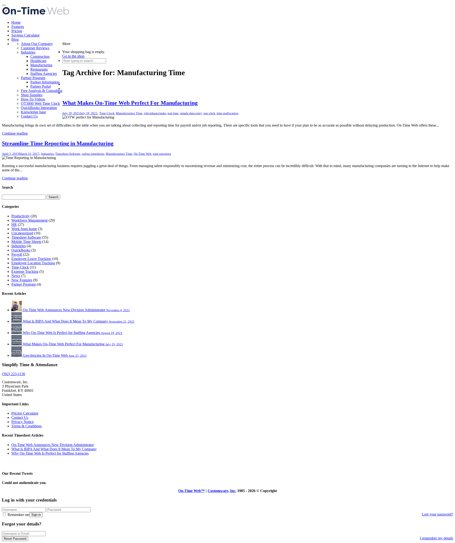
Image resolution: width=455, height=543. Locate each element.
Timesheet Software (67, 153)
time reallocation (227, 113)
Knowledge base (33, 112)
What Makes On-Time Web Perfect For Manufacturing (130, 103)
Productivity (20, 216)
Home (16, 22)
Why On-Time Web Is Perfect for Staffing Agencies (50, 453)
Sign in (36, 514)
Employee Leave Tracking (31, 259)
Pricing (16, 31)
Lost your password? (437, 514)
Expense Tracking (24, 271)
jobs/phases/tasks (155, 113)
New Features (21, 280)
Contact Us (29, 116)
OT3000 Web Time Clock (40, 103)
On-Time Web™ (191, 491)
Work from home (24, 229)
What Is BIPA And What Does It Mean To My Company (54, 449)
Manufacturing (41, 65)
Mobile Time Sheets (26, 242)
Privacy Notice (22, 422)
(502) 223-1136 (13, 374)
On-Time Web (142, 153)
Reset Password (15, 538)
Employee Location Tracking (33, 263)
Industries (28, 52)
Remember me (18, 515)
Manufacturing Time (129, 113)
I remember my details (436, 538)
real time (173, 113)
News (15, 276)
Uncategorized (22, 233)
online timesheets (93, 153)
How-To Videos (33, 99)
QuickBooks (20, 250)
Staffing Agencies (43, 74)
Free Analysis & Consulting (41, 91)
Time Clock (106, 113)
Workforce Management (29, 220)
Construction (40, 57)
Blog (15, 39)
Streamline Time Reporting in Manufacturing (58, 143)
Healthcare (38, 61)
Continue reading (15, 133)
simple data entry (191, 113)
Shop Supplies (31, 95)
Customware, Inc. (222, 491)
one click (209, 113)
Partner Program (33, 78)
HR (14, 225)
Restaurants (39, 69)
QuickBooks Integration (39, 108)
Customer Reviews (35, 48)
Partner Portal (40, 86)
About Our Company (37, 44)
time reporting (162, 153)
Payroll (16, 254)
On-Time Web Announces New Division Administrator (52, 445)
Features (17, 27)
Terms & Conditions (26, 426)
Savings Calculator (25, 35)
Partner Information (44, 82)
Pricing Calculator (24, 413)
